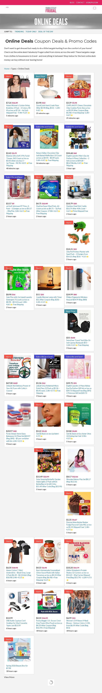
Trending (19, 32)
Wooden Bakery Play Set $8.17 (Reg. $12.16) (78, 479)
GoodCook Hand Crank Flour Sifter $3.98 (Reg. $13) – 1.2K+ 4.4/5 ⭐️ (48, 106)
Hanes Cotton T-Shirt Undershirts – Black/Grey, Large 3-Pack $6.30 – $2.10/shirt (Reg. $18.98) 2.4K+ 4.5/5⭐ (18, 572)
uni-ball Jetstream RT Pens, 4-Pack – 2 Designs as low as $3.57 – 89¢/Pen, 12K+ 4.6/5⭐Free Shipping (19, 208)
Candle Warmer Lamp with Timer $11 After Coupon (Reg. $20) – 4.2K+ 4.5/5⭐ (49, 298)
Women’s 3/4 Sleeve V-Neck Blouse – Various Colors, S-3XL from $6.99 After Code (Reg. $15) (78, 623)
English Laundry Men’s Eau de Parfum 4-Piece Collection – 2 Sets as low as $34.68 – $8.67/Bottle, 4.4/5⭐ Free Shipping (77, 159)
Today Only (31, 32)
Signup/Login (92, 2)
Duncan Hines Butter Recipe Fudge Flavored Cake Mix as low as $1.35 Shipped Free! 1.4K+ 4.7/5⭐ (79, 524)
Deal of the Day (45, 32)
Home (6, 68)
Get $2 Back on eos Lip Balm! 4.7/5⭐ (47, 433)
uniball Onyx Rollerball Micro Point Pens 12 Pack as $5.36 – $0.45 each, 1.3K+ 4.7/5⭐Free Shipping (48, 388)
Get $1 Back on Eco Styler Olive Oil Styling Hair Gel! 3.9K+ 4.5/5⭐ (78, 435)
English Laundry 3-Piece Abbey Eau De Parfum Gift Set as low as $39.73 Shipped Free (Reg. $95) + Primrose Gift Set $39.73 (79, 388)
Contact (80, 2)
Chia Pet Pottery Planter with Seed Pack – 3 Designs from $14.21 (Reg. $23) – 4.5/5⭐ (77, 253)
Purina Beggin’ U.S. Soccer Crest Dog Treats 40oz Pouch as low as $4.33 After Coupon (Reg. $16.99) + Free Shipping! (49, 623)
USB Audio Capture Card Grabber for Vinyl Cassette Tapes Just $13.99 (16, 622)
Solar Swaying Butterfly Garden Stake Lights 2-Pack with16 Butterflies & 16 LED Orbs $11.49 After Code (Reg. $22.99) (49, 481)
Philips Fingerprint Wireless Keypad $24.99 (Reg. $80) (76, 297)
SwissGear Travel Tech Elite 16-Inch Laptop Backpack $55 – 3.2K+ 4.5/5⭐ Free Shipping (78, 341)
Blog (72, 2)
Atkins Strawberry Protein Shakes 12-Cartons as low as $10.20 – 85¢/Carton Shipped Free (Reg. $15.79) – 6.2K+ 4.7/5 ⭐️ (79, 573)
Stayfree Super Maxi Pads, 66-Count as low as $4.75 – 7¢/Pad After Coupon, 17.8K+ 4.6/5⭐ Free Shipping (48, 208)
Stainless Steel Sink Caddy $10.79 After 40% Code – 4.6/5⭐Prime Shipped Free (77, 207)
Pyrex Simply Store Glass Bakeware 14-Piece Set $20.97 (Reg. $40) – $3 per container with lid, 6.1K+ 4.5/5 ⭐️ (18, 436)
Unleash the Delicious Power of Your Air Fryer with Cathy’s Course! (18, 387)
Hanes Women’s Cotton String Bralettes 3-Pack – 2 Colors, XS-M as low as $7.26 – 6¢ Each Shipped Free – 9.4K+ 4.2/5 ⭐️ (18, 108)
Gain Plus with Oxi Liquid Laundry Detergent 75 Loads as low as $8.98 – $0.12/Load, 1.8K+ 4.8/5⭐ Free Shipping (19, 299)
